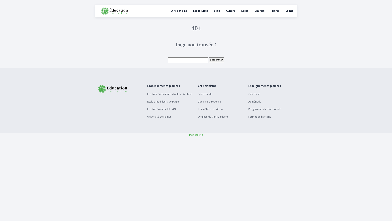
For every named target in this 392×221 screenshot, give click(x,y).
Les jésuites (200, 11)
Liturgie (260, 11)
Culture (230, 11)
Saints (289, 11)
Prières (275, 11)
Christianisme (178, 11)
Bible (217, 11)
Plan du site (196, 135)
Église (245, 11)
